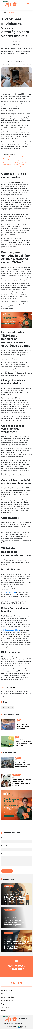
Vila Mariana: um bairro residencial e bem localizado (22, 764)
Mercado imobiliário (7, 997)
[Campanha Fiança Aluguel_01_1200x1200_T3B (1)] (16, 805)
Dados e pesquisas (7, 1000)
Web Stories (5, 1007)
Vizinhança (5, 994)
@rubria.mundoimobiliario (11, 630)
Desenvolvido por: (12, 1026)
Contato (3, 1010)
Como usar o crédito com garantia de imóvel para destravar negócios (15, 922)
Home (4, 12)
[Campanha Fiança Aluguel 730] (16, 320)
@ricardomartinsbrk (9, 592)
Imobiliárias (12, 12)
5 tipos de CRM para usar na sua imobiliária (23, 726)
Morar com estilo (6, 990)
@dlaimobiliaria (8, 669)
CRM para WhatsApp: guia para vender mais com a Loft (23, 743)
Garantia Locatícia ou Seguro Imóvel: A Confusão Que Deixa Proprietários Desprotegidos (16, 945)
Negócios (4, 1004)
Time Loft (12, 687)
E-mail (4, 846)
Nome (3, 838)
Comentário (5, 854)
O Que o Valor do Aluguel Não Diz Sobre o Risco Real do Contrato (15, 899)
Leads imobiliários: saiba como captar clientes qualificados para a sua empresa (21, 782)
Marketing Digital (8, 707)
